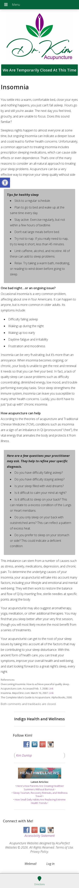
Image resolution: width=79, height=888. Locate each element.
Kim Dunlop (24, 755)
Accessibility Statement (40, 836)
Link (51, 688)
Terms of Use (64, 847)
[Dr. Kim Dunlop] (39, 37)
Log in (50, 864)
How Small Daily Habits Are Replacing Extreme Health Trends (40, 801)
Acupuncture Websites (24, 843)
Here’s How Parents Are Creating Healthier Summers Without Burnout (40, 787)
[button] (5, 183)
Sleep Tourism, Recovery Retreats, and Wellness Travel (40, 794)
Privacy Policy (39, 851)
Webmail (30, 864)
